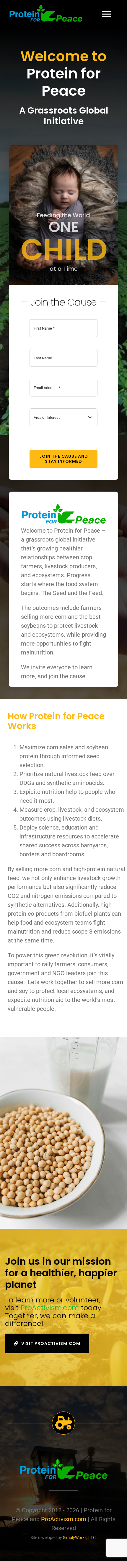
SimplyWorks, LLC (79, 1537)
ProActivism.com (50, 1308)
